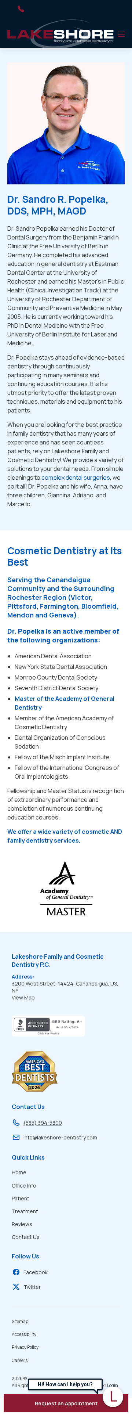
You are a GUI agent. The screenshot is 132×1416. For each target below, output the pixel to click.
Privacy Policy (25, 1347)
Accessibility (24, 1334)
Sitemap (20, 1321)
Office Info (24, 1185)
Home (19, 1172)
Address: (23, 976)
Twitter (32, 1286)
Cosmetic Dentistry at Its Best (64, 556)
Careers (19, 1360)
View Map (23, 997)
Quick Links (28, 1157)
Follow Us (25, 1256)
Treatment (25, 1211)
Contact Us (28, 1107)
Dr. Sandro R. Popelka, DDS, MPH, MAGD (58, 205)
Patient (20, 1198)
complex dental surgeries (75, 477)
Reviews (22, 1224)
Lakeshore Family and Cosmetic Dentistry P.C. (58, 960)
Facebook (35, 1272)
